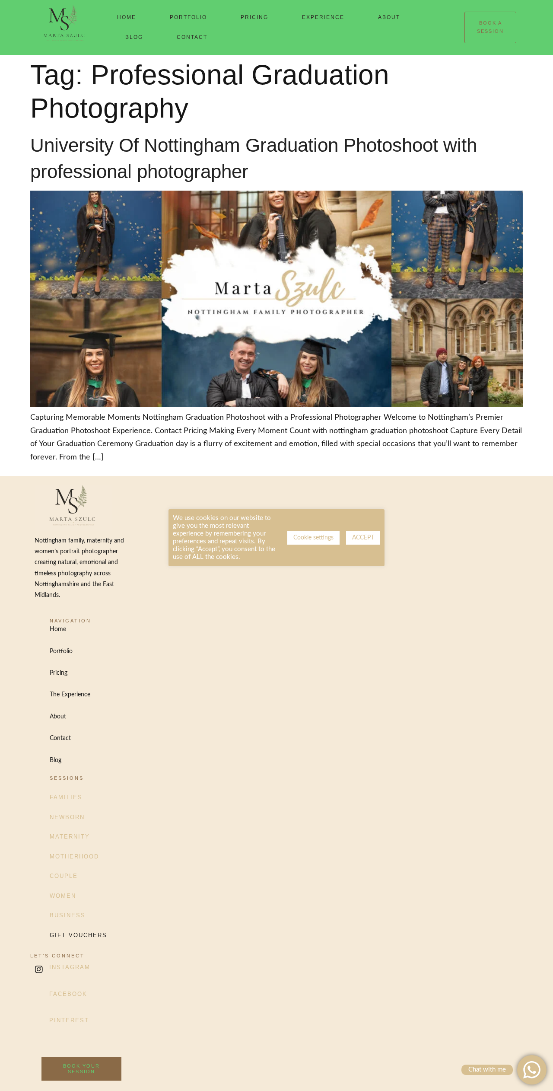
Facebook (68, 994)
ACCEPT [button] (363, 538)
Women (63, 896)
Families (66, 797)
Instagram (69, 967)
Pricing (254, 17)
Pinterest (69, 1020)
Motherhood (74, 856)
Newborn (67, 817)
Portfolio (188, 17)
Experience (323, 17)
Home (126, 17)
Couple (64, 876)
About (389, 17)
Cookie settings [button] (313, 538)
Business (68, 915)
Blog (134, 37)
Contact (192, 37)
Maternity (70, 836)
